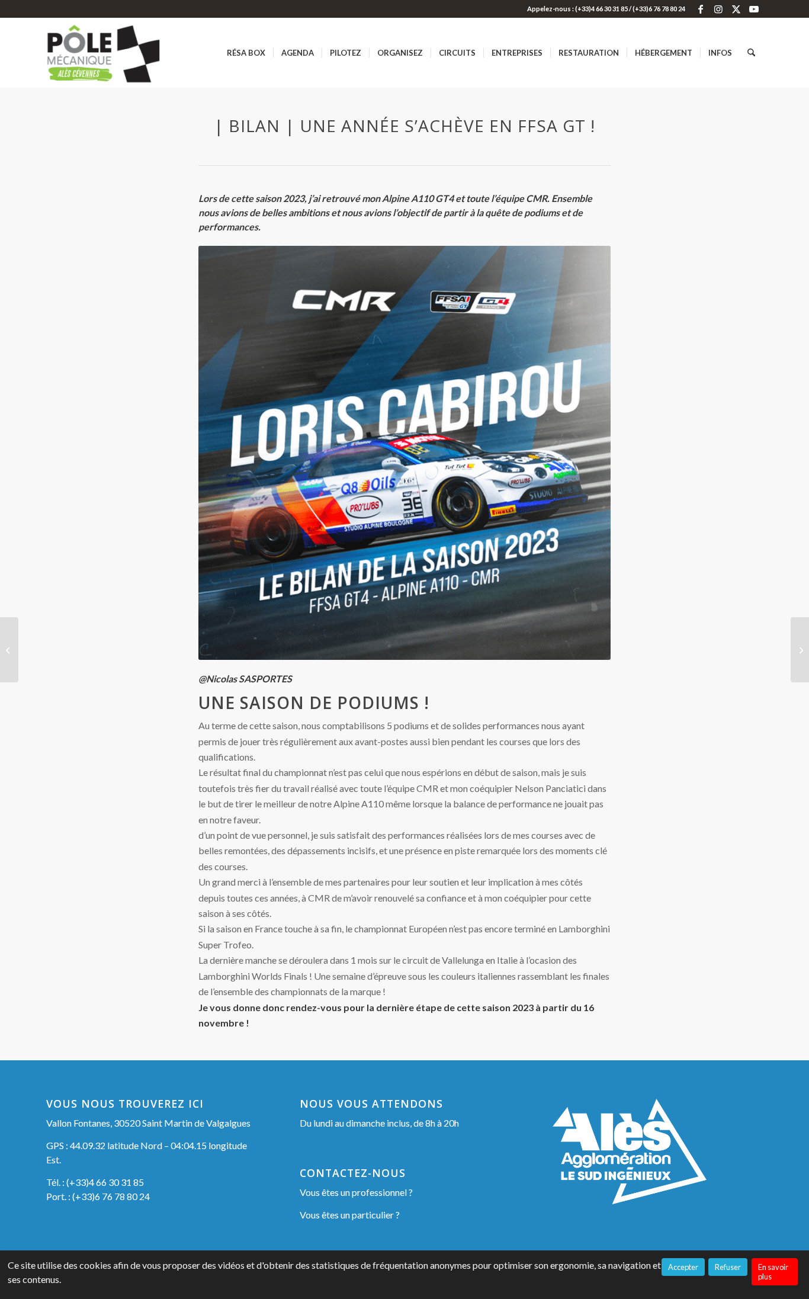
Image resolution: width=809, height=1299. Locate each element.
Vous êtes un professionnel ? (356, 1192)
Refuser (728, 1267)
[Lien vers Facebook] (700, 9)
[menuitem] (246, 53)
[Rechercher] (751, 53)
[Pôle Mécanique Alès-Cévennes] (122, 53)
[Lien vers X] (735, 9)
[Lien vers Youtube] (754, 9)
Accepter (683, 1267)
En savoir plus (773, 1271)
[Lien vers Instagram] (718, 9)
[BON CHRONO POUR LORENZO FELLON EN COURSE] (9, 649)
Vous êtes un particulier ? (350, 1214)
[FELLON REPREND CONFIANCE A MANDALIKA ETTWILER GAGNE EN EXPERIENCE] (800, 649)
